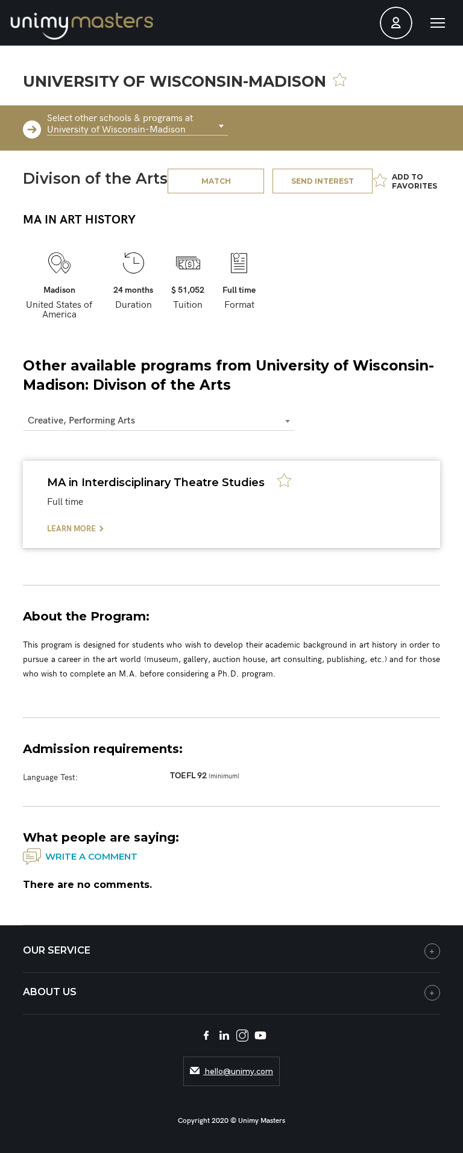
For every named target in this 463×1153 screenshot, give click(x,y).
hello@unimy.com (238, 1071)
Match (216, 181)
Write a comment (91, 856)
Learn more (71, 529)
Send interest (322, 181)
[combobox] (137, 126)
